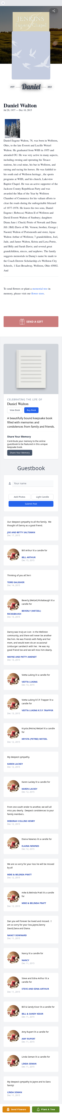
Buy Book (31, 410)
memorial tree (40, 288)
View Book (15, 410)
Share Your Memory (20, 452)
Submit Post (31, 503)
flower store (37, 293)
